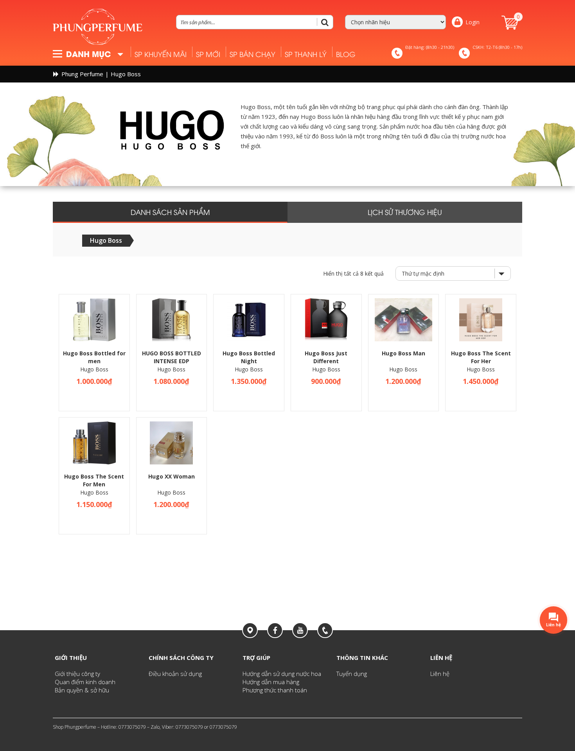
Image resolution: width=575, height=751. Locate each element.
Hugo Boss (94, 369)
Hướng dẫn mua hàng (271, 682)
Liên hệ (439, 674)
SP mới (208, 54)
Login (472, 22)
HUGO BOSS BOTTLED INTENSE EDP (171, 357)
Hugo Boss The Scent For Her (481, 357)
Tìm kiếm (328, 22)
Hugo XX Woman (171, 476)
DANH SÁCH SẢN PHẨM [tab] (170, 212)
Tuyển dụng (351, 674)
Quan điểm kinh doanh (85, 682)
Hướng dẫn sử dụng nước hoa (282, 674)
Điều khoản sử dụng (175, 674)
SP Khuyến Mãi (161, 54)
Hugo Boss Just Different (326, 357)
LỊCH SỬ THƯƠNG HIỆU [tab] (405, 212)
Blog (346, 54)
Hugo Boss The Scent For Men (94, 480)
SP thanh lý (306, 54)
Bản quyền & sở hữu (82, 690)
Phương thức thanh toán (275, 690)
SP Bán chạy (252, 54)
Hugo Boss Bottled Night (249, 357)
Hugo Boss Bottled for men (94, 357)
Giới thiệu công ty (77, 674)
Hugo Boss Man (403, 353)
